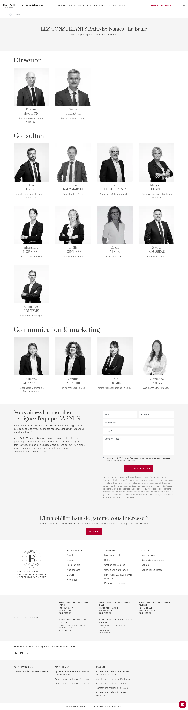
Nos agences (100, 6)
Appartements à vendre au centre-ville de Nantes (72, 673)
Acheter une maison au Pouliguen (113, 679)
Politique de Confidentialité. (122, 497)
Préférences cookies (114, 583)
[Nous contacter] (182, 704)
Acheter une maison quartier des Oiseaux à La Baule (112, 673)
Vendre (72, 6)
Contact (145, 565)
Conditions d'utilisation (116, 570)
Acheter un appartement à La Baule (73, 679)
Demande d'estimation (161, 6)
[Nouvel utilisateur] (184, 6)
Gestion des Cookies (114, 565)
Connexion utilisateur (152, 570)
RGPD (107, 560)
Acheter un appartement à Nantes (72, 683)
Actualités (124, 6)
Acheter (62, 6)
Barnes (113, 6)
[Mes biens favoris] (179, 5)
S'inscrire (94, 531)
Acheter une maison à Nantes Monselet (111, 694)
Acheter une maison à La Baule (112, 688)
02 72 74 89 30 (65, 613)
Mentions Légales (113, 555)
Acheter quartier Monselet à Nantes (32, 671)
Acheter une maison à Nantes (111, 683)
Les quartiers (85, 6)
